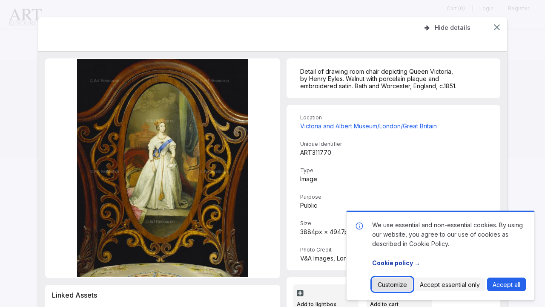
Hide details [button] (452, 27)
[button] (497, 27)
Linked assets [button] (74, 295)
